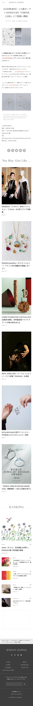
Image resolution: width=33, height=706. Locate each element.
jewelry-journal (23, 21)
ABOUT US (24, 667)
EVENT (3, 544)
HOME (3, 640)
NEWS (13, 21)
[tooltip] (8, 150)
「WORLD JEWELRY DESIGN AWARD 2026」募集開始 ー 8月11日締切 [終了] (16, 487)
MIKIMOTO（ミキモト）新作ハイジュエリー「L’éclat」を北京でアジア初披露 (16, 209)
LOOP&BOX (6, 58)
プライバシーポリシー (16, 694)
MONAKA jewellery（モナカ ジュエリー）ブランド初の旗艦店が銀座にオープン (16, 266)
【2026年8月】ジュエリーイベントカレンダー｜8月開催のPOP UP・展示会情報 (22, 562)
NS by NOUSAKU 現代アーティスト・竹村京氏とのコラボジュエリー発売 (16, 433)
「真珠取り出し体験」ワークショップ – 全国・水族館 (22, 588)
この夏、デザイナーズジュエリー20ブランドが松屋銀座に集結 (22, 575)
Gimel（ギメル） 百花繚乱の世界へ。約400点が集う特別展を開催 (16, 548)
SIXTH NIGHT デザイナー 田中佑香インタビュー (22, 602)
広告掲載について (16, 691)
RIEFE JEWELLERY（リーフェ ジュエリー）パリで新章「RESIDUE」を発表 (16, 374)
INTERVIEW (15, 598)
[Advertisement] (16, 620)
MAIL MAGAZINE (8, 670)
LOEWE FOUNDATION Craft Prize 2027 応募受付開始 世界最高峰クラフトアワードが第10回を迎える (16, 320)
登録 (24, 684)
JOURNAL (8, 667)
